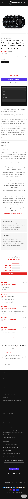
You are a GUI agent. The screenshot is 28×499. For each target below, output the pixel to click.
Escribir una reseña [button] (14, 274)
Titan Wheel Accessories (12, 492)
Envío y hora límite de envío (9, 394)
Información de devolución (9, 384)
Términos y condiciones (8, 391)
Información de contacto (19, 496)
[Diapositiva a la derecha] (16, 36)
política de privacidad (7, 388)
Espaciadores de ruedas (8, 413)
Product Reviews (6, 405)
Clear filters (5, 103)
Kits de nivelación (6, 422)
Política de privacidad (20, 494)
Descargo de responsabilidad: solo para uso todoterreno (12, 401)
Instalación (5, 397)
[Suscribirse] (22, 464)
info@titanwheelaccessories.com (10, 247)
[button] (2, 3)
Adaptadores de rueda (8, 416)
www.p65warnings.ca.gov (9, 437)
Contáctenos (5, 375)
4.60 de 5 (18, 259)
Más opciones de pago (14, 82)
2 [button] (13, 337)
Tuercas (4, 419)
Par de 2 (13, 62)
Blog (4, 378)
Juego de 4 (5, 62)
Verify (4, 100)
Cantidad (3, 68)
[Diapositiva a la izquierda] (11, 36)
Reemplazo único (6, 65)
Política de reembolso (11, 494)
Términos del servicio (9, 496)
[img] (4, 282)
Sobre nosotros (6, 381)
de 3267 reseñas (14, 348)
